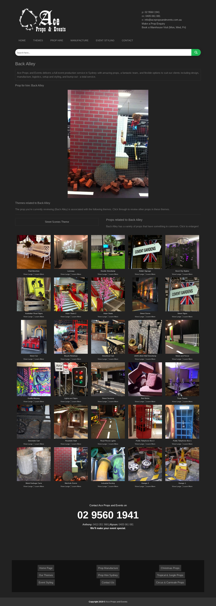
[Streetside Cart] (34, 438)
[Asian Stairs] (108, 311)
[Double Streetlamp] (108, 268)
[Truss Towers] (182, 396)
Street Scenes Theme (57, 221)
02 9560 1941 (152, 12)
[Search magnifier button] (196, 52)
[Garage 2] (145, 480)
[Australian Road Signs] (34, 311)
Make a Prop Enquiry (153, 23)
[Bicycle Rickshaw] (71, 353)
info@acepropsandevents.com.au (163, 19)
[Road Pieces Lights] (108, 438)
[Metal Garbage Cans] (34, 480)
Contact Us (108, 582)
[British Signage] (145, 268)
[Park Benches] (34, 268)
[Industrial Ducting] (108, 480)
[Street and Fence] (182, 353)
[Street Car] (34, 353)
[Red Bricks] (145, 396)
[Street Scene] (145, 311)
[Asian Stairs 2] (71, 311)
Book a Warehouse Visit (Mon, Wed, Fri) (164, 27)
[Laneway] (71, 268)
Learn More (39, 274)
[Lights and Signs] (71, 396)
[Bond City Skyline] (182, 268)
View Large (28, 274)
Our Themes (46, 575)
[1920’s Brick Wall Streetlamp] (145, 353)
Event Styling (46, 582)
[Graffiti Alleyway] (34, 396)
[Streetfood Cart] (108, 353)
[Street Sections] (108, 396)
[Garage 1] (182, 480)
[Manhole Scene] (71, 480)
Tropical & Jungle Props (170, 575)
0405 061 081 (152, 16)
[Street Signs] (182, 311)
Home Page (45, 568)
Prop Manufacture (108, 568)
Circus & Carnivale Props (170, 582)
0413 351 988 (100, 524)
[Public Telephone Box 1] (182, 438)
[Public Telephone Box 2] (145, 438)
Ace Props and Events (116, 602)
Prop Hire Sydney (108, 575)
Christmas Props (170, 568)
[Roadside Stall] (71, 438)
